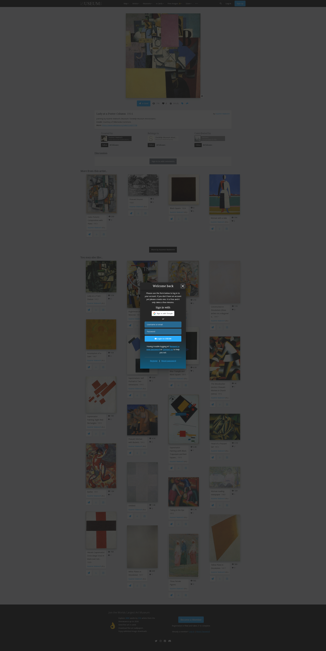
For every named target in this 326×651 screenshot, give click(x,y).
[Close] (183, 286)
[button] (163, 313)
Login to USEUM (164, 338)
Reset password (168, 360)
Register (154, 360)
